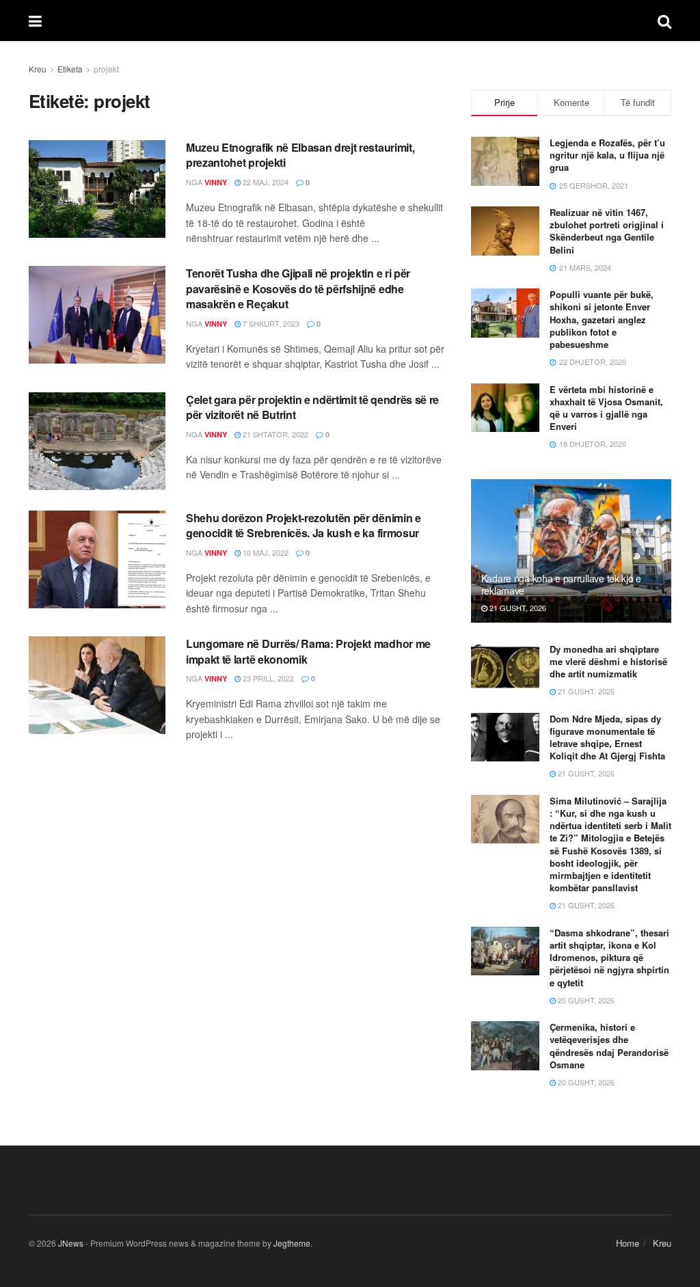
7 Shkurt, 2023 (270, 323)
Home (627, 1242)
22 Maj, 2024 (264, 181)
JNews (70, 1243)
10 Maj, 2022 (264, 552)
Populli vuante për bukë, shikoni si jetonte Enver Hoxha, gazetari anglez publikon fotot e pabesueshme (602, 319)
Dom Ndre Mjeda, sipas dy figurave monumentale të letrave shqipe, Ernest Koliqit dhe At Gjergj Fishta (607, 737)
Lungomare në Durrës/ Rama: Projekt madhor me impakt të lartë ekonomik (308, 651)
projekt (106, 68)
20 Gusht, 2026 (585, 999)
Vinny (215, 182)
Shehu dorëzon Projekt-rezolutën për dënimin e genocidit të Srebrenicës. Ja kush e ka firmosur (303, 525)
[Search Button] (664, 20)
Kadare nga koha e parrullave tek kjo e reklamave (561, 584)
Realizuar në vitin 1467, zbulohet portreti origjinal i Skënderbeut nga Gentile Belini (607, 231)
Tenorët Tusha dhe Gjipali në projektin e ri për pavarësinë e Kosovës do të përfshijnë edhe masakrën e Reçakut (298, 288)
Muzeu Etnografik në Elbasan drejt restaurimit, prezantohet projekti (300, 154)
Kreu (37, 68)
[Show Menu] (35, 20)
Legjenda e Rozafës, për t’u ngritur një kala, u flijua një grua (607, 155)
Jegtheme (291, 1243)
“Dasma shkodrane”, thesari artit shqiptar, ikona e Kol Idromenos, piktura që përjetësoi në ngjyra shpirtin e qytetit (609, 957)
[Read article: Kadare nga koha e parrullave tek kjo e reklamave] (571, 551)
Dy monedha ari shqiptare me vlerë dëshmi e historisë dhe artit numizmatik (608, 661)
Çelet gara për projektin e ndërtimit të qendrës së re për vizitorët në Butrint (312, 407)
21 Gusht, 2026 (516, 607)
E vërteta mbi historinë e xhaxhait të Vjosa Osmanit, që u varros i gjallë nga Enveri (606, 408)
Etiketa (70, 68)
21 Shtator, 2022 (274, 434)
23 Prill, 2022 (267, 678)
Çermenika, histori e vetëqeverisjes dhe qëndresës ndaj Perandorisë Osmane (609, 1045)
